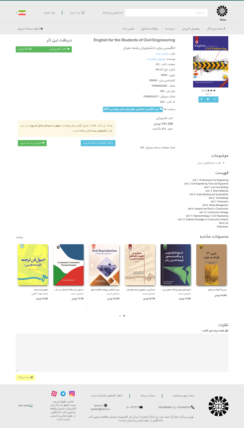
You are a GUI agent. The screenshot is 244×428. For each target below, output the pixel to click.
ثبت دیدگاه (24, 377)
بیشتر (20, 237)
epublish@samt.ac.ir (100, 409)
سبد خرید (75, 13)
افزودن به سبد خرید (31, 143)
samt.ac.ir (98, 406)
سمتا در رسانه (148, 396)
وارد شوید (49, 13)
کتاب (218, 163)
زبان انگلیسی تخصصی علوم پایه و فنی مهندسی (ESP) (131, 109)
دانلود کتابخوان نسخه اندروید (98, 143)
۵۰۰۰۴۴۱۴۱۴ (132, 407)
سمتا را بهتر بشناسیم (183, 396)
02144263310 (184, 407)
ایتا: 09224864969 (167, 407)
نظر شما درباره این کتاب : (214, 331)
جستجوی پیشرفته (113, 12)
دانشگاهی (208, 163)
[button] (124, 316)
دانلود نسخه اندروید (29, 29)
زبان (200, 163)
